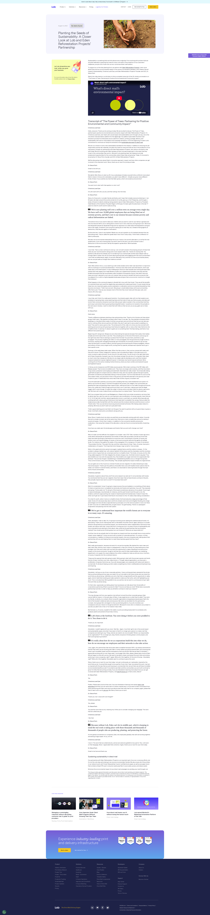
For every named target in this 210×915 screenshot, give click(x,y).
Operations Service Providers (84, 886)
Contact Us (121, 886)
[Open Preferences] (4, 912)
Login (129, 6)
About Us (141, 867)
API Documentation (123, 870)
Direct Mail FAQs (101, 886)
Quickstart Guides (122, 867)
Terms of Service (122, 893)
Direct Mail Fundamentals (103, 879)
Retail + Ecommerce (81, 874)
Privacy (120, 891)
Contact (123, 6)
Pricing (91, 7)
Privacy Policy (71, 78)
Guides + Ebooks (101, 867)
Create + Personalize (60, 874)
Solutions (78, 864)
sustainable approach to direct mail (132, 142)
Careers (141, 870)
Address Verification (60, 867)
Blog (98, 872)
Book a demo (153, 6)
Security (57, 886)
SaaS (77, 876)
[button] (62, 6)
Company (141, 864)
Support (120, 878)
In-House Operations (81, 879)
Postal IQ (57, 876)
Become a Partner (143, 879)
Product (57, 864)
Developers (121, 864)
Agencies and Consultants (83, 881)
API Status (120, 888)
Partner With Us (143, 876)
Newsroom (100, 881)
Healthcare (79, 870)
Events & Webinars (102, 874)
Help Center (121, 881)
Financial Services (80, 867)
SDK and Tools (122, 872)
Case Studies (100, 870)
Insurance (78, 872)
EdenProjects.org (122, 671)
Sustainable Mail (59, 881)
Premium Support (122, 884)
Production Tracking (60, 879)
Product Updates (59, 883)
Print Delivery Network (61, 870)
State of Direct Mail (102, 883)
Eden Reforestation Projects (130, 67)
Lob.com (105, 690)
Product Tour (58, 872)
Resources (100, 864)
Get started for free (139, 6)
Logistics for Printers (102, 7)
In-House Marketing (81, 883)
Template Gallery (101, 876)
